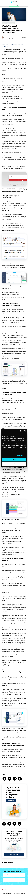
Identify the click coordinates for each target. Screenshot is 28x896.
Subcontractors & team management (15, 773)
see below (18, 225)
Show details (20, 455)
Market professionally (13, 5)
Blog (7, 43)
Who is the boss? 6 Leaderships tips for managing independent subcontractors (13, 44)
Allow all (14, 459)
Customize (13, 463)
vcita (3, 43)
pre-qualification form (9, 165)
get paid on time (18, 417)
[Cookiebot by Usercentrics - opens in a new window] (20, 431)
